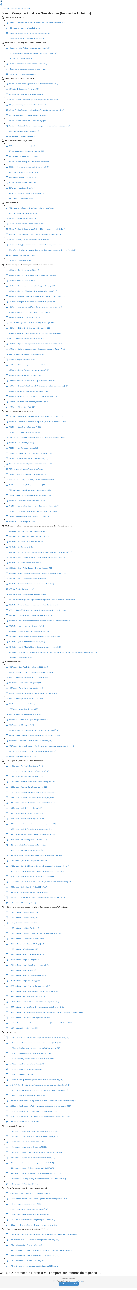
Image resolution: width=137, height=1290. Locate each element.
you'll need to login (77, 1281)
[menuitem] (1, 5)
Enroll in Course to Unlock (68, 1284)
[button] (1, 2)
